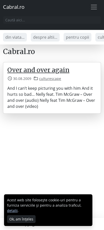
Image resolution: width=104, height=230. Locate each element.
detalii (12, 210)
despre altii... (45, 37)
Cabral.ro (13, 7)
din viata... (14, 37)
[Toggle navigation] (94, 7)
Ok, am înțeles (21, 219)
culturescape (50, 78)
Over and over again (38, 70)
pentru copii (77, 37)
